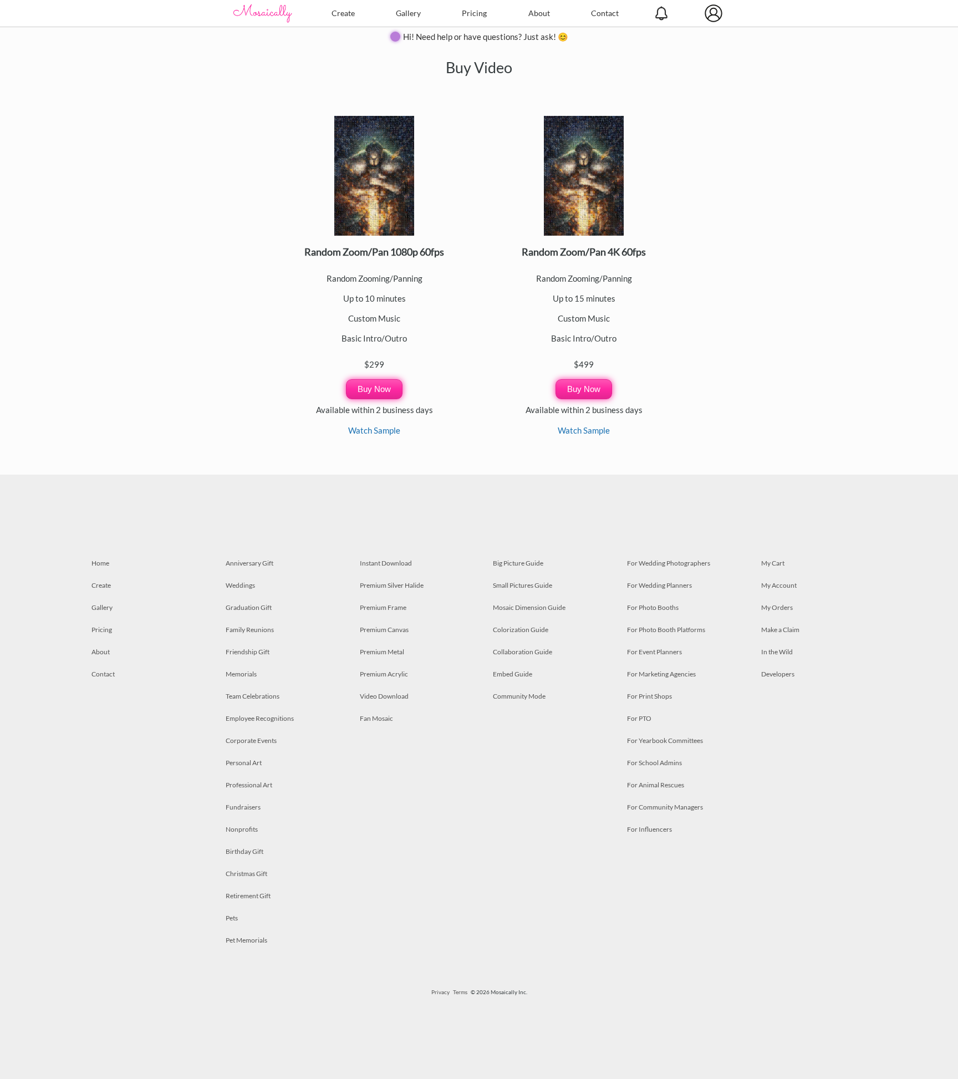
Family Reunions (250, 629)
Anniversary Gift (249, 563)
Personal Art (244, 763)
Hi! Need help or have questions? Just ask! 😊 (485, 37)
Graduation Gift (249, 607)
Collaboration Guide (522, 652)
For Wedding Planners (659, 585)
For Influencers (649, 829)
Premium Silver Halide (392, 585)
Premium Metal (382, 652)
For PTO (639, 718)
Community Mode (519, 696)
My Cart (772, 563)
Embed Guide (512, 674)
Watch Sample (374, 430)
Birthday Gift (244, 851)
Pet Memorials (246, 940)
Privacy (440, 992)
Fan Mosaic (376, 718)
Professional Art (249, 785)
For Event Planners (654, 652)
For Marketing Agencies (661, 674)
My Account (779, 585)
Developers (777, 674)
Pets (232, 918)
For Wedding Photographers (668, 563)
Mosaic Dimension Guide (529, 607)
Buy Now (374, 389)
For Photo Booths (653, 607)
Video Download (384, 696)
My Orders (777, 607)
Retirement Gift (248, 896)
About (539, 13)
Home (100, 563)
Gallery (408, 13)
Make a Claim (780, 629)
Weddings (240, 585)
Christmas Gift (246, 873)
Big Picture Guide (518, 563)
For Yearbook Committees (665, 740)
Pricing (474, 13)
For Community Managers (665, 807)
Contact (605, 13)
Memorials (241, 674)
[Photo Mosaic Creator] (263, 13)
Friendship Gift (247, 652)
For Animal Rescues (655, 785)
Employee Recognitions (260, 718)
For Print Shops (649, 696)
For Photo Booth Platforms (666, 629)
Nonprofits (242, 829)
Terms (460, 992)
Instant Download (386, 563)
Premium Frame (383, 607)
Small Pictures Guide (522, 585)
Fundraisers (243, 807)
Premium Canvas (384, 629)
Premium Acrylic (384, 674)
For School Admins (654, 763)
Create (343, 13)
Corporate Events (251, 740)
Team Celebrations (252, 696)
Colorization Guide (520, 629)
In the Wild (777, 652)
